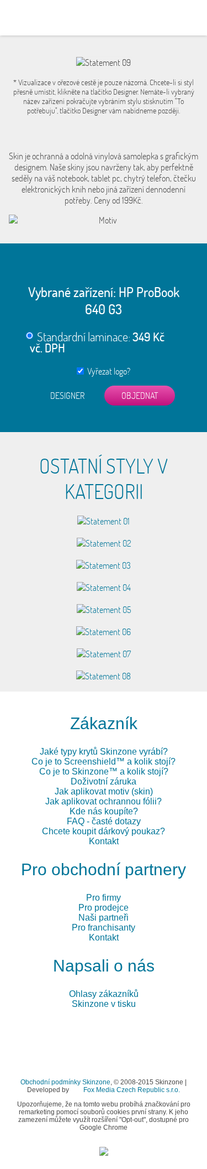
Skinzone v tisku (104, 1004)
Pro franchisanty (103, 927)
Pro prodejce (103, 907)
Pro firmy (103, 897)
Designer (67, 395)
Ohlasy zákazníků (104, 994)
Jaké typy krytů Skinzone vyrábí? (104, 751)
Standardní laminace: (97, 342)
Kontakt (104, 841)
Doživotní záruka (103, 781)
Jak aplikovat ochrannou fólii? (103, 801)
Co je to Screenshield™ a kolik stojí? (103, 761)
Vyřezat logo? (107, 371)
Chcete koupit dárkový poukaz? (103, 831)
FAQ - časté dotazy (104, 821)
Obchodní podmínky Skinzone (65, 1082)
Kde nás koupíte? (104, 811)
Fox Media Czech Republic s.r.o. (131, 1090)
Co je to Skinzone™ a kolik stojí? (103, 771)
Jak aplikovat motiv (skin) (104, 791)
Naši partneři (103, 917)
